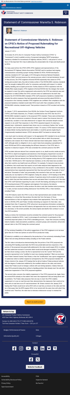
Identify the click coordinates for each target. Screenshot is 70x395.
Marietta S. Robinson (20, 30)
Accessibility (5, 376)
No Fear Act (39, 383)
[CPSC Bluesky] (49, 348)
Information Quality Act (11, 336)
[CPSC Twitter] (36, 348)
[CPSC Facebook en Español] (31, 359)
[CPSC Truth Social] (55, 348)
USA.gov (38, 336)
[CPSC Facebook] (15, 348)
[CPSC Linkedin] (43, 348)
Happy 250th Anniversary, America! (11, 7)
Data (37, 330)
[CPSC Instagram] (21, 348)
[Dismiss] (68, 5)
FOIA (37, 376)
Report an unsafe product (35, 302)
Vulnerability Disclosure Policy (11, 380)
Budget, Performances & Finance (14, 330)
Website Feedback (35, 367)
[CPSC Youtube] (29, 348)
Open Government (7, 387)
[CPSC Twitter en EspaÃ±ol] (38, 359)
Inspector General (42, 380)
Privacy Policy (5, 383)
